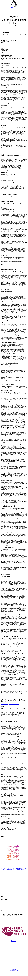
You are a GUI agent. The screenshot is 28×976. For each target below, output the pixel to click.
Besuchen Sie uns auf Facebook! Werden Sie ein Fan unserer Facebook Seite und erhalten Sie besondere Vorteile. (13, 869)
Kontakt (13, 941)
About (14, 968)
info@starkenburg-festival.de (9, 44)
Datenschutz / (12, 970)
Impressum (17, 970)
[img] (14, 3)
